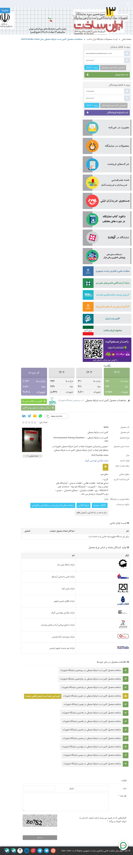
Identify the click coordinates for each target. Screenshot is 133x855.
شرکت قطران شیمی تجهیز (64, 601)
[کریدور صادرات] (107, 295)
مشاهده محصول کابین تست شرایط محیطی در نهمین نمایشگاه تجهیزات (92, 704)
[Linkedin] (24, 416)
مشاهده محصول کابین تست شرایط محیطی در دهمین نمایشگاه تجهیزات (92, 696)
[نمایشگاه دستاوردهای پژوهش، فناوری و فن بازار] (107, 256)
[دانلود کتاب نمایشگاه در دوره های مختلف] (107, 220)
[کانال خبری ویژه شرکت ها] (46, 850)
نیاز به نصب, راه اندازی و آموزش (92, 512)
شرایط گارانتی (83, 505)
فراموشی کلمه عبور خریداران (113, 67)
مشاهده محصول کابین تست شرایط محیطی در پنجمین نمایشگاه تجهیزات (92, 738)
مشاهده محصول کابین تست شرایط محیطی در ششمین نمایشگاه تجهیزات (91, 730)
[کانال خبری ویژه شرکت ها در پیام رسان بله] (6, 850)
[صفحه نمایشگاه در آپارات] (52, 850)
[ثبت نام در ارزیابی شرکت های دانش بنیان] (107, 307)
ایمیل (71, 788)
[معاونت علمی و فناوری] (107, 271)
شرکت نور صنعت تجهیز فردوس (61, 648)
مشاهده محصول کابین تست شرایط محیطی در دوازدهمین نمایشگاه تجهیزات (90, 679)
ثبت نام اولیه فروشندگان (117, 112)
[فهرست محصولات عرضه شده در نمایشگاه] (107, 146)
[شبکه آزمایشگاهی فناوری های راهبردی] (107, 283)
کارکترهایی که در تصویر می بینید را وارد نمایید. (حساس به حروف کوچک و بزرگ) (103, 819)
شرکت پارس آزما (68, 588)
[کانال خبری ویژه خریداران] (39, 850)
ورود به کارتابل (92, 67)
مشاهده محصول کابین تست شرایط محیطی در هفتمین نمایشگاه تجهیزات (91, 721)
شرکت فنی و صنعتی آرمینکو (63, 577)
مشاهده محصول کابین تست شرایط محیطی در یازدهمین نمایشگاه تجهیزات (91, 687)
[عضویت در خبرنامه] (107, 128)
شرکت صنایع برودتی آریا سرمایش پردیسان (58, 625)
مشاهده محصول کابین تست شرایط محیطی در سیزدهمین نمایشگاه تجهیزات (90, 670)
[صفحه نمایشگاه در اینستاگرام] (32, 850)
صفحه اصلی (126, 39)
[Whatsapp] (40, 416)
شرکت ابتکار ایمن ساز (66, 565)
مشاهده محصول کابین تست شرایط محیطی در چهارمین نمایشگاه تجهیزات (91, 747)
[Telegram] (29, 416)
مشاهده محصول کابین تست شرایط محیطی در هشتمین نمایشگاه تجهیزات (91, 713)
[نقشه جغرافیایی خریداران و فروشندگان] (107, 183)
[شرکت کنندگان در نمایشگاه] (107, 165)
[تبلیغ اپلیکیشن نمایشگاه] (107, 350)
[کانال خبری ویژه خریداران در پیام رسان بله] (12, 850)
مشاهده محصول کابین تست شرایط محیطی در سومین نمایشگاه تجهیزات (92, 755)
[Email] (35, 416)
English (5, 10)
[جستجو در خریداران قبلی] (107, 201)
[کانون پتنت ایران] (107, 319)
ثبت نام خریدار (121, 75)
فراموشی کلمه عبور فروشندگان (114, 105)
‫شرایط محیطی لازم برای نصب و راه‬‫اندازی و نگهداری (53, 505)
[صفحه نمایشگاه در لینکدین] (26, 850)
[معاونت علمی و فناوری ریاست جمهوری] (19, 850)
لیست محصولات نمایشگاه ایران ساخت (102, 39)
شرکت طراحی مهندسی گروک (96, 461)
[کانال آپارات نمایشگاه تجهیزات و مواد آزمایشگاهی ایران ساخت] (107, 238)
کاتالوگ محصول (99, 505)
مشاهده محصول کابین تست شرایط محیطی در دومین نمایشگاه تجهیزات (92, 764)
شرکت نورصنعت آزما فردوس (63, 637)
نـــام (125, 788)
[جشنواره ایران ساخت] (107, 331)
